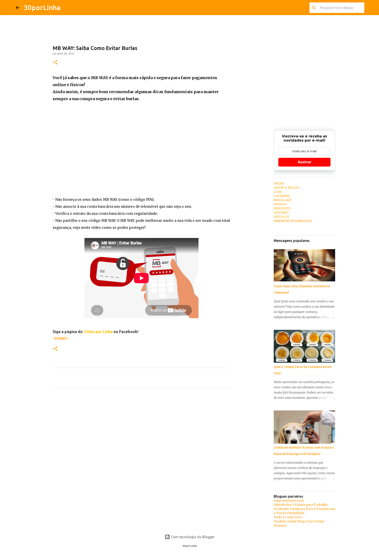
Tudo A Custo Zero (288, 517)
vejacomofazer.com (289, 500)
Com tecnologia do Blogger (192, 537)
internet (60, 338)
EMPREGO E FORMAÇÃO (293, 221)
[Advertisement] (141, 144)
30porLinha (42, 7)
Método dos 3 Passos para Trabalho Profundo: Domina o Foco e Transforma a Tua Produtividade (304, 509)
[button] (55, 63)
